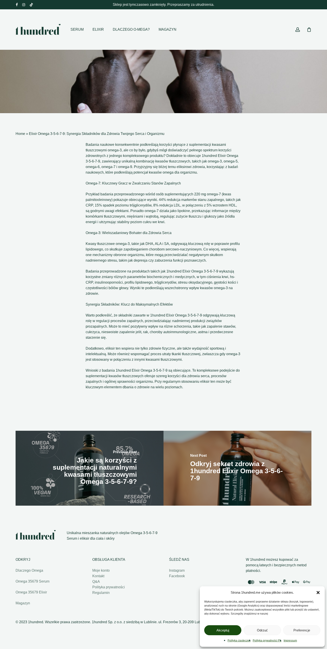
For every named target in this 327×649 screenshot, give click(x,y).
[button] (318, 592)
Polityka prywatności (108, 587)
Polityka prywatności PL (267, 640)
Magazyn (23, 603)
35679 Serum (32, 581)
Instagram (177, 570)
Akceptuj (222, 630)
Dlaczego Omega (29, 570)
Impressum (290, 640)
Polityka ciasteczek (239, 640)
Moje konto (101, 570)
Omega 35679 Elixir (31, 592)
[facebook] (17, 4)
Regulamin (101, 593)
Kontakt (98, 576)
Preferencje (301, 630)
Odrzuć (262, 630)
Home (20, 134)
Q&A (96, 581)
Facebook (177, 576)
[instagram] (23, 4)
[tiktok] (31, 4)
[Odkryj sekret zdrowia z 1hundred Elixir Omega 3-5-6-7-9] (237, 468)
